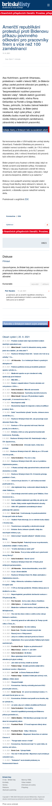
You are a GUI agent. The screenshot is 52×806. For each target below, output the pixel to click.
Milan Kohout (16, 650)
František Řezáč (17, 646)
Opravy (5, 785)
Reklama (6, 787)
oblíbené (45, 284)
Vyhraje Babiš (25, 750)
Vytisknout (9, 224)
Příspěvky (24, 787)
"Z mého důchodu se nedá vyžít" (23, 549)
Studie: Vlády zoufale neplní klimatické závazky (28, 503)
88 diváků (27, 653)
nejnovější (35, 284)
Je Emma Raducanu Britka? (29, 672)
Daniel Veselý (16, 692)
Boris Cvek (15, 513)
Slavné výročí (29, 558)
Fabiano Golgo (16, 666)
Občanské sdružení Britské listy (27, 797)
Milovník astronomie (31, 389)
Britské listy (21, 5)
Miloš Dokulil (15, 347)
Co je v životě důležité (19, 571)
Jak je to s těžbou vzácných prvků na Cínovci (27, 636)
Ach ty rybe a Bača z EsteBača (33, 601)
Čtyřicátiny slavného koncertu (36, 393)
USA (19, 216)
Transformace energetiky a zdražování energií (27, 526)
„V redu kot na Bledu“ (29, 604)
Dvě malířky (28, 708)
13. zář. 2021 (22, 291)
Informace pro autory (28, 785)
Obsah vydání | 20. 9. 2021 (16, 336)
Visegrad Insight (17, 682)
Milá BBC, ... (15, 380)
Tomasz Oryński (17, 542)
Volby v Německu (30, 731)
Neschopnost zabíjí (18, 402)
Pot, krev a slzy (29, 458)
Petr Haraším (10, 291)
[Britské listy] (26, 129)
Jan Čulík (14, 672)
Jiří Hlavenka (16, 360)
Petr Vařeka (15, 552)
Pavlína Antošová (17, 393)
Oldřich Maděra (16, 718)
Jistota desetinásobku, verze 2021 (34, 568)
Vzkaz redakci (26, 782)
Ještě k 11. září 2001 (29, 650)
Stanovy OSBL (26, 780)
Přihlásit (6, 261)
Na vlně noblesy (30, 627)
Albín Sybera (16, 604)
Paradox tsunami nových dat (30, 630)
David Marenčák (17, 445)
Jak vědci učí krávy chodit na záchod (24, 662)
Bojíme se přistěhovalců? (33, 646)
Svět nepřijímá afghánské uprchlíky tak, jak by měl (29, 500)
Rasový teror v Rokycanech (21, 633)
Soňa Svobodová (17, 389)
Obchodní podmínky (9, 790)
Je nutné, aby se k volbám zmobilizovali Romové (28, 705)
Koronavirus (10, 216)
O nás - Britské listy (9, 780)
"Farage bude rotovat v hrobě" (22, 740)
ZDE (27, 199)
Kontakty (5, 782)
